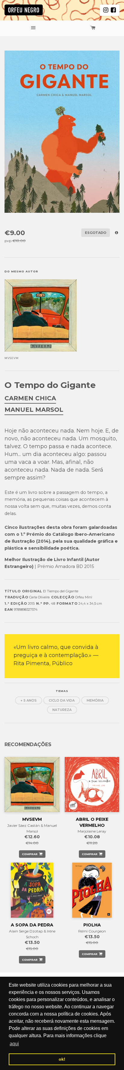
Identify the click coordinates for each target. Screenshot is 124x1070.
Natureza (62, 710)
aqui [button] (14, 1043)
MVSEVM (32, 819)
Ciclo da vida (62, 700)
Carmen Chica (30, 398)
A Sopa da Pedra (32, 925)
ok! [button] (62, 1059)
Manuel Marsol (34, 409)
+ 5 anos (28, 700)
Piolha (92, 925)
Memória (95, 700)
